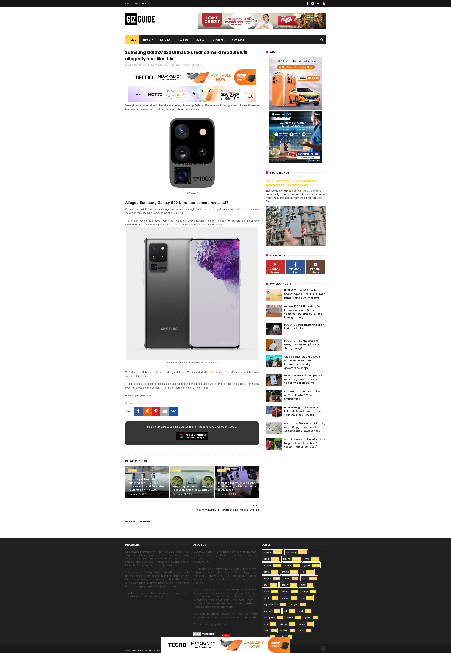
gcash (284, 584)
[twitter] (318, 3)
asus (266, 571)
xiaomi (287, 558)
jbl (285, 610)
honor (288, 565)
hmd (266, 624)
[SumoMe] (173, 411)
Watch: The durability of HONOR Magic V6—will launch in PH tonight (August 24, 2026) (304, 443)
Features (165, 39)
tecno (287, 578)
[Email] (164, 411)
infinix (285, 571)
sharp (305, 591)
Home (132, 39)
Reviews (183, 39)
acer (266, 584)
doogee (294, 604)
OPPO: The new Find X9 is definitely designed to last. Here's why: (291, 183)
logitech (268, 610)
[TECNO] (225, 644)
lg (303, 571)
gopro (302, 624)
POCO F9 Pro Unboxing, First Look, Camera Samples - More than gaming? (303, 344)
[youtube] (323, 3)
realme (267, 565)
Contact (140, 3)
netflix (267, 597)
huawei (267, 552)
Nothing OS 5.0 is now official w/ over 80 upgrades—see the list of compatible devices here (304, 427)
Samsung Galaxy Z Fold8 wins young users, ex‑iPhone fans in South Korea (236, 486)
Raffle (200, 39)
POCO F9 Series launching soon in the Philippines (304, 326)
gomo (308, 617)
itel (303, 597)
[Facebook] (138, 411)
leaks (178, 64)
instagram (269, 617)
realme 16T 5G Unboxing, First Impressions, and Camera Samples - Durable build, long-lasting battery (304, 312)
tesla (266, 630)
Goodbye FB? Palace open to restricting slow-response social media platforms (303, 379)
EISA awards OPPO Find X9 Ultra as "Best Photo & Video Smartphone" (304, 395)
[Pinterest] (156, 411)
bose (301, 630)
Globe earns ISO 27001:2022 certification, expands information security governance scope (302, 362)
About (129, 3)
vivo (307, 558)
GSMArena (140, 403)
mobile (185, 64)
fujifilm (285, 591)
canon (285, 597)
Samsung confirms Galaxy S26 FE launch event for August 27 (192, 488)
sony (305, 578)
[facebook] (307, 3)
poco (266, 591)
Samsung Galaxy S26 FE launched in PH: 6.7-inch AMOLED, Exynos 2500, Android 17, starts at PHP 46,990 (147, 485)
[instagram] (312, 3)
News (146, 39)
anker (290, 617)
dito (303, 584)
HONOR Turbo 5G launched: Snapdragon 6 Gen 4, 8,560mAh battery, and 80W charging (304, 294)
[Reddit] (147, 411)
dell (301, 610)
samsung (195, 64)
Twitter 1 (153, 403)
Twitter (212, 372)
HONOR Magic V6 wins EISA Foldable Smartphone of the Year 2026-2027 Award (302, 411)
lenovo (267, 578)
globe (307, 565)
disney (283, 624)
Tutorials (218, 39)
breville (284, 630)
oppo (266, 558)
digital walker (271, 604)
